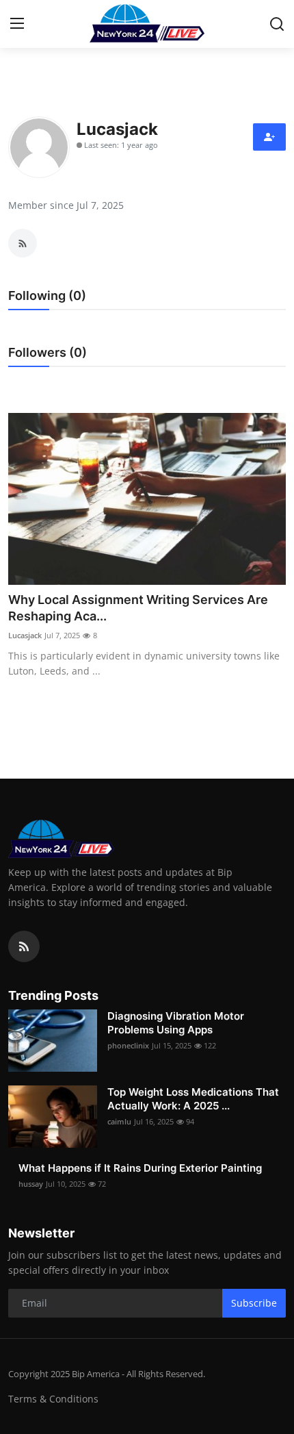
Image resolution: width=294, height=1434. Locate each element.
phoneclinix (128, 1045)
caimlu (119, 1121)
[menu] (17, 24)
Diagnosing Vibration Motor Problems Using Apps (175, 1022)
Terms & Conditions (53, 1398)
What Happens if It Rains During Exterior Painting (140, 1167)
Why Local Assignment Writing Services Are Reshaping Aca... (138, 607)
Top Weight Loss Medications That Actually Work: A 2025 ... (193, 1098)
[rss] (24, 946)
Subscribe (254, 1302)
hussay (30, 1184)
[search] (277, 24)
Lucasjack (25, 635)
